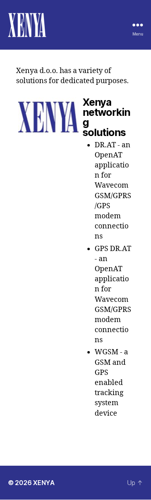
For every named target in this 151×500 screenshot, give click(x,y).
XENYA (44, 483)
